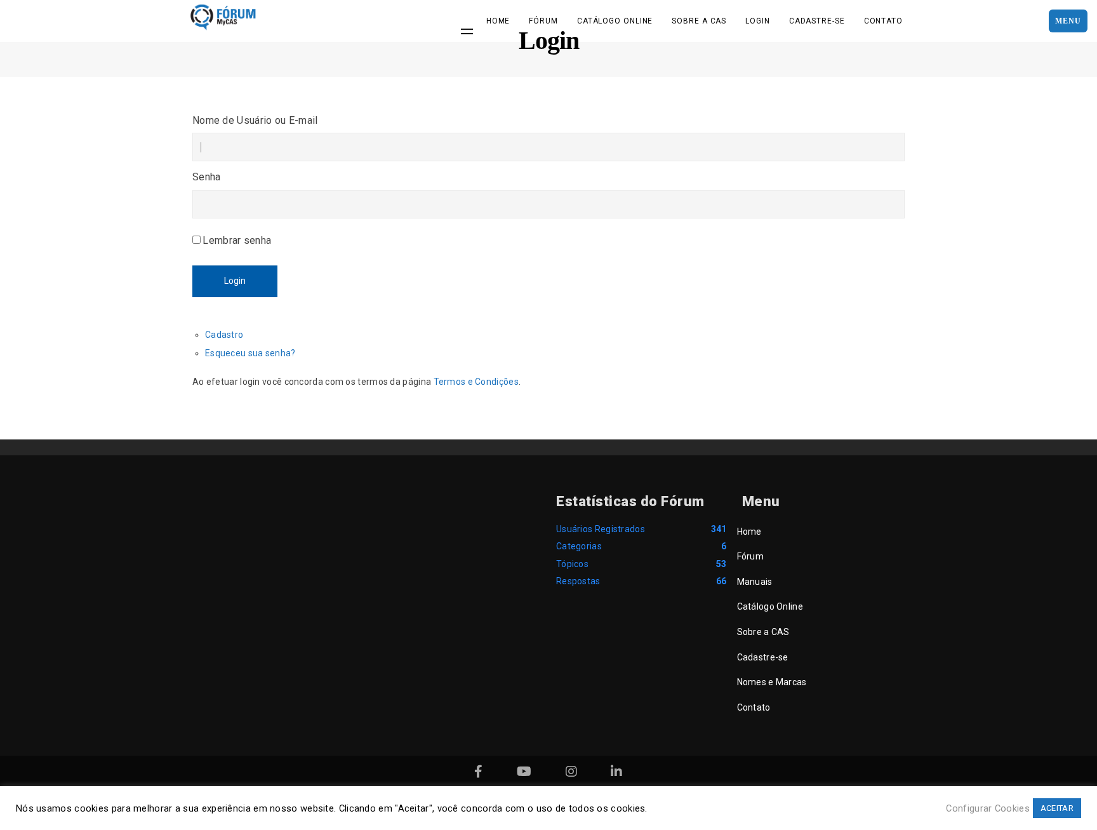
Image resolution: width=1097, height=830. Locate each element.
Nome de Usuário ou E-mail (255, 120)
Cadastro (224, 335)
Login (757, 21)
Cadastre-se (817, 21)
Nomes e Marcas (772, 682)
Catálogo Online (615, 21)
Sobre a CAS (699, 21)
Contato (883, 21)
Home (498, 21)
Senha (206, 177)
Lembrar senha (237, 240)
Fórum (543, 21)
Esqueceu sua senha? (250, 353)
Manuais (755, 582)
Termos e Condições (476, 382)
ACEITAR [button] (1057, 808)
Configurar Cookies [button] (987, 808)
